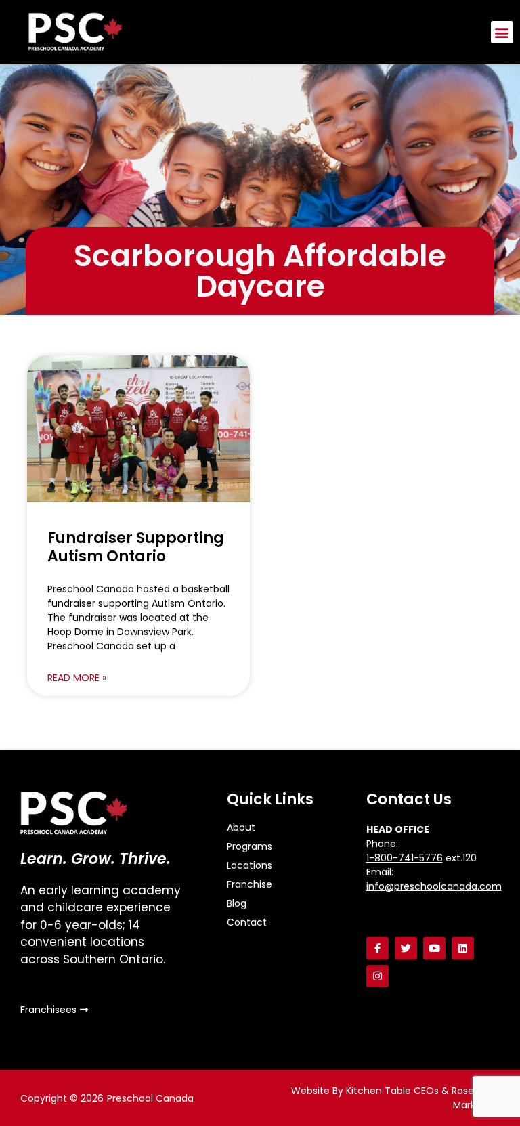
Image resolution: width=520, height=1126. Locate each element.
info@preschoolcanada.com (434, 886)
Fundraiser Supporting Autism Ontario (135, 546)
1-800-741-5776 (404, 858)
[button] (502, 32)
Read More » (76, 678)
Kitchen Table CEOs (392, 1091)
